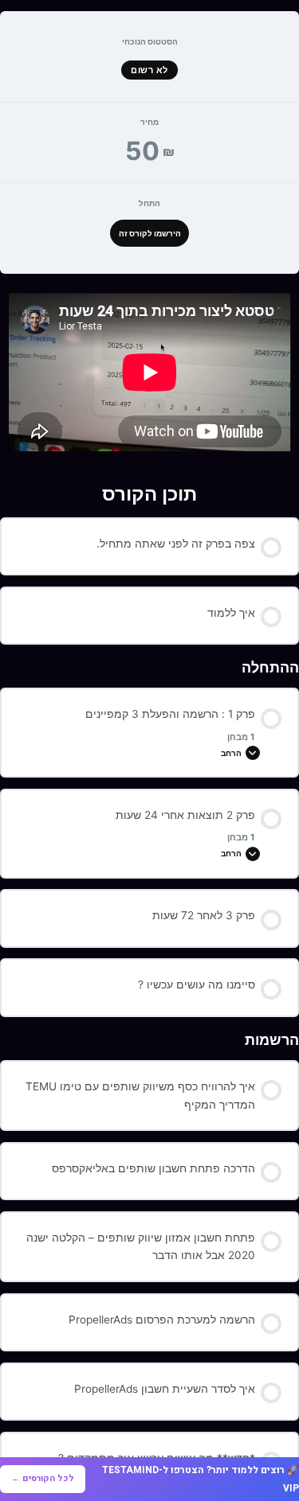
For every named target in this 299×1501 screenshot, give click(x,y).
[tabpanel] (149, 372)
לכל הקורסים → (42, 1478)
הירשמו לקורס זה (150, 233)
